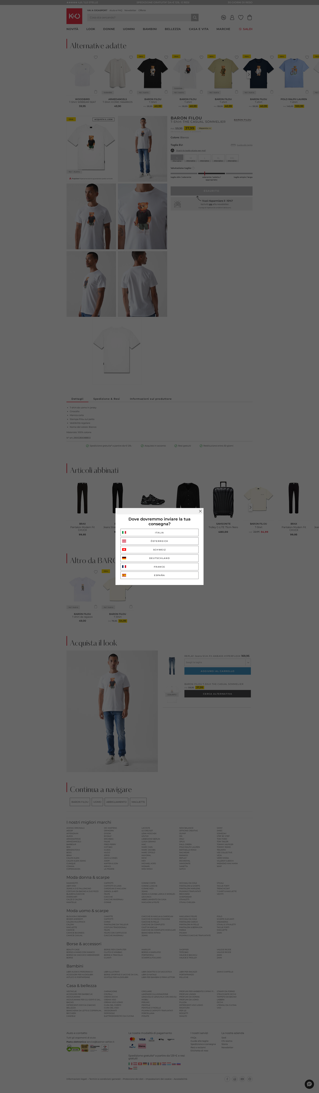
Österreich (159, 541)
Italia (159, 532)
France (159, 566)
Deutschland (159, 558)
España (159, 575)
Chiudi (200, 511)
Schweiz (159, 549)
